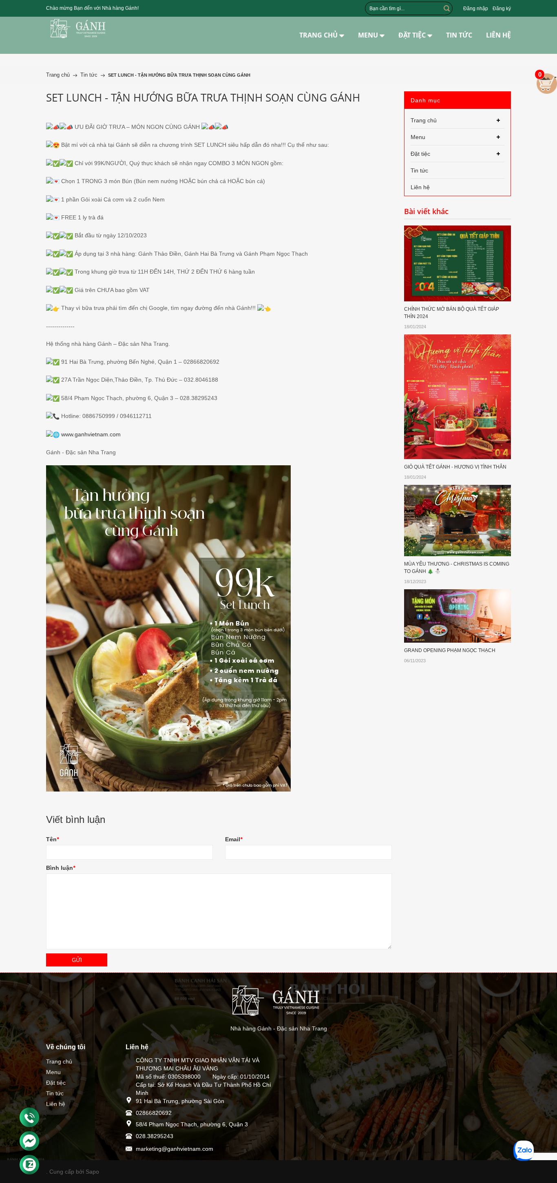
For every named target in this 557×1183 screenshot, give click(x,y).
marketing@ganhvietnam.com (174, 1148)
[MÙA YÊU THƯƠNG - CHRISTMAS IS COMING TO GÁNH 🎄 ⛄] (457, 520)
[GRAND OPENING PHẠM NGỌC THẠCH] (457, 615)
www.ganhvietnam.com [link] (91, 434)
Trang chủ (59, 1061)
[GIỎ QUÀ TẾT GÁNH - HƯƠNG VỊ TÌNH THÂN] (457, 396)
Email (233, 839)
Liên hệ (55, 1104)
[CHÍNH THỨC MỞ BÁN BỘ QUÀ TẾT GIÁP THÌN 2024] (457, 263)
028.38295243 (154, 1136)
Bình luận (60, 868)
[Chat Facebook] (29, 1141)
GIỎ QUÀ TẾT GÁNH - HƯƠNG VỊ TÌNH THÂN (455, 467)
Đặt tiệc (56, 1082)
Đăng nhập (475, 8)
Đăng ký (502, 8)
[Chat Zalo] (29, 1164)
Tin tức (55, 1093)
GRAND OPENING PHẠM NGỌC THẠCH (449, 650)
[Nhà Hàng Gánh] (79, 28)
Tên (52, 839)
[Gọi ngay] (29, 1117)
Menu (53, 1072)
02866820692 (154, 1113)
